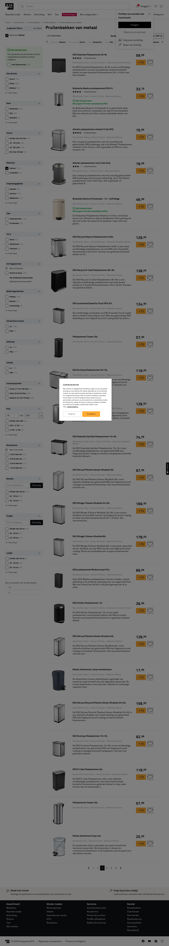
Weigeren (71, 414)
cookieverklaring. (72, 407)
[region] (85, 399)
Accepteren (91, 414)
